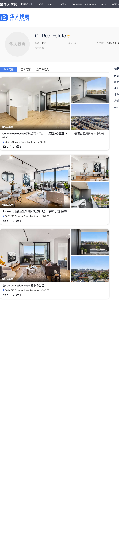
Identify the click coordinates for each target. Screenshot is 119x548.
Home (40, 3)
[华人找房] (8, 4)
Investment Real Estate (83, 3)
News (103, 3)
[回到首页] (20, 17)
